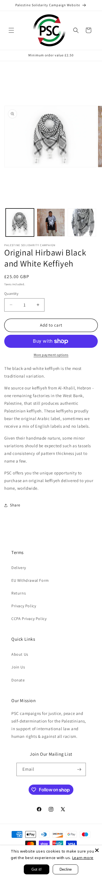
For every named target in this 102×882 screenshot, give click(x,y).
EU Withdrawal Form (30, 580)
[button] (11, 30)
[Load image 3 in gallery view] (82, 222)
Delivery (18, 567)
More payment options (51, 355)
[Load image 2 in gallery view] (51, 222)
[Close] (97, 850)
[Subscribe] (79, 769)
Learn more (83, 857)
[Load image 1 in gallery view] (20, 222)
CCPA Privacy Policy (28, 618)
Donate (18, 680)
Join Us (18, 667)
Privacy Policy (23, 605)
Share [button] (15, 505)
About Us (19, 654)
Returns (18, 593)
